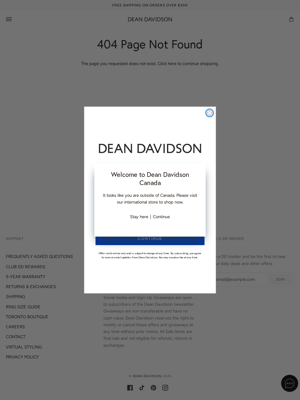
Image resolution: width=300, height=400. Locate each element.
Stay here (139, 216)
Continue (161, 216)
